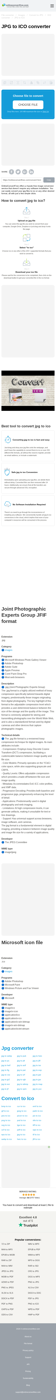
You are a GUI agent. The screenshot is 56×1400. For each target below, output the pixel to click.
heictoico (21, 1139)
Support (28, 1357)
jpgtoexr (5, 1084)
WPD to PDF (33, 1309)
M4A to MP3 (6, 1249)
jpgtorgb (21, 1079)
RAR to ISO (33, 1266)
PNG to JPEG (7, 1287)
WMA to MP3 (34, 1255)
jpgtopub (21, 1056)
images (8, 650)
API (28, 1364)
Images (21, 15)
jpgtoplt (21, 1061)
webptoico (6, 1139)
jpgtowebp (6, 1056)
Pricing (28, 1371)
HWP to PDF (33, 1314)
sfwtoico (37, 1120)
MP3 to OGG (34, 1260)
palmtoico (38, 1111)
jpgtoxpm (22, 1089)
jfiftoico (36, 1139)
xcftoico (5, 1130)
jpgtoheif (5, 1065)
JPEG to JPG (7, 1271)
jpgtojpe (37, 1075)
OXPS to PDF (7, 1309)
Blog (28, 1385)
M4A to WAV (6, 1266)
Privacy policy (28, 1350)
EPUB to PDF (34, 1249)
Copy (49, 180)
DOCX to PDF (7, 1298)
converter (17, 1048)
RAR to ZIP (6, 1260)
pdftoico (21, 1130)
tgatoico (21, 1125)
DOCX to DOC (34, 1293)
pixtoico (37, 1116)
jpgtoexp (37, 1070)
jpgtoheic (37, 1056)
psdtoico (21, 1120)
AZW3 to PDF (7, 1282)
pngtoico (5, 1120)
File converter (7, 15)
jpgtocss (5, 1075)
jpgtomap (37, 1084)
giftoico (5, 1111)
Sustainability (28, 1378)
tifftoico (36, 1125)
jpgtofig (5, 1070)
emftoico (37, 1106)
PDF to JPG (33, 1298)
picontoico (22, 1116)
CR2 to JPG (33, 1271)
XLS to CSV (33, 1287)
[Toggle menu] (52, 5)
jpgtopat (21, 1070)
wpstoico (37, 1130)
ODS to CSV (7, 1314)
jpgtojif (4, 1089)
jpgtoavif (21, 1065)
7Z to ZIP (5, 1244)
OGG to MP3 (34, 1277)
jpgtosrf (21, 1075)
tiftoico (36, 1134)
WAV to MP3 (33, 1244)
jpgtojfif (36, 1061)
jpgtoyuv (37, 1089)
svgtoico (5, 1125)
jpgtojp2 (5, 1079)
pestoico (5, 1116)
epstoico (5, 1134)
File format (28, 1344)
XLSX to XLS (7, 1293)
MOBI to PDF (7, 1277)
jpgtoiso (37, 1065)
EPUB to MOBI (8, 1255)
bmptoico (6, 1106)
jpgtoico (21, 1134)
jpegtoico (21, 1111)
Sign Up (46, 112)
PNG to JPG (33, 1282)
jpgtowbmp (22, 1084)
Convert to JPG (36, 15)
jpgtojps (37, 1079)
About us (28, 1337)
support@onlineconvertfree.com (28, 1392)
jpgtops (5, 1061)
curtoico (21, 1106)
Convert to (17, 1098)
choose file (28, 104)
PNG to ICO (33, 1304)
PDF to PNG (7, 1304)
